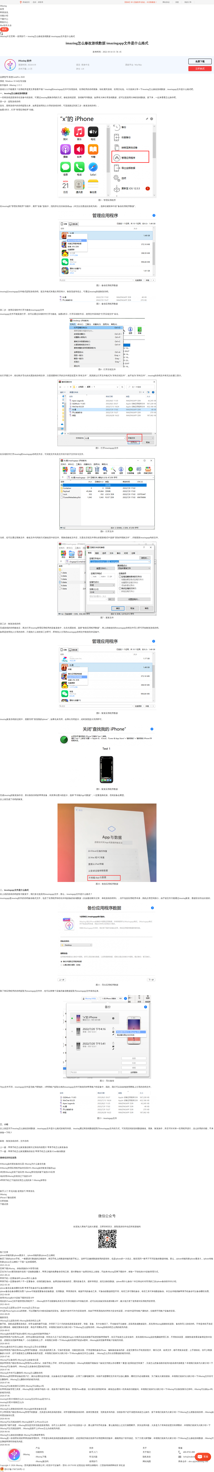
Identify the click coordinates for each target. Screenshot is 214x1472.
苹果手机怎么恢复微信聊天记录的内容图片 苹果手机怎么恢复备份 (38, 1147)
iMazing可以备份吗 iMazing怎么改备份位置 (19, 1360)
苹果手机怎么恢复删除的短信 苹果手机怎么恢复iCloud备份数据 (36, 1151)
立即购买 (200, 68)
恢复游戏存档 (12, 1141)
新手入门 (4, 1191)
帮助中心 (4, 22)
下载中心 (4, 19)
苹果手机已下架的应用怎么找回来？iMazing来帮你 (23, 1180)
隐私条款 (147, 1457)
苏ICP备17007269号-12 (14, 1469)
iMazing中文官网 (7, 36)
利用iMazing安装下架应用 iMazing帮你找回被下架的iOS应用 (27, 1172)
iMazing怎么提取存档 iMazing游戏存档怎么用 (20, 1321)
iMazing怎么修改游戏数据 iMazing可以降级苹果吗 (22, 1435)
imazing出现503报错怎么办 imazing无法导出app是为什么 (25, 1399)
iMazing (3, 6)
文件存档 (24, 1141)
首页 (2, 9)
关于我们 (147, 1452)
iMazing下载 (41, 1457)
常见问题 (13, 1191)
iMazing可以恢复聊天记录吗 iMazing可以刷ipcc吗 (22, 1386)
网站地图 (147, 1461)
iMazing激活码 (42, 1461)
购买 (4, 29)
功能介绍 (4, 16)
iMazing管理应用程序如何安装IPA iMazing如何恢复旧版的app (28, 1168)
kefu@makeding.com (192, 1457)
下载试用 (4, 1204)
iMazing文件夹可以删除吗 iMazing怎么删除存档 (21, 1373)
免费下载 (200, 61)
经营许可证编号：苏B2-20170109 (61, 1465)
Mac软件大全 (6, 25)
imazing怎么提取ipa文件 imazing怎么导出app (19, 1308)
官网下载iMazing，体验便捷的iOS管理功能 (19, 1268)
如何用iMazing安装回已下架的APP (16, 1176)
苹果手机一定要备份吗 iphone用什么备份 (18, 1278)
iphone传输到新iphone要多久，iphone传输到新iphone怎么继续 (27, 1255)
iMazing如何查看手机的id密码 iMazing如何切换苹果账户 (25, 1334)
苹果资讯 (4, 12)
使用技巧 (21, 36)
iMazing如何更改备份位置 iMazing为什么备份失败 (23, 1164)
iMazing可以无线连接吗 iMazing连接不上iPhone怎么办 (24, 1422)
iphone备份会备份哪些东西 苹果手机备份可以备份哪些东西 (26, 1288)
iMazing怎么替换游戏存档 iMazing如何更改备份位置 (23, 1409)
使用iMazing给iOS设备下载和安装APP (17, 1298)
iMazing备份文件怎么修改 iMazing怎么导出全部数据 (23, 1347)
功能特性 (40, 1452)
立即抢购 (4, 1201)
